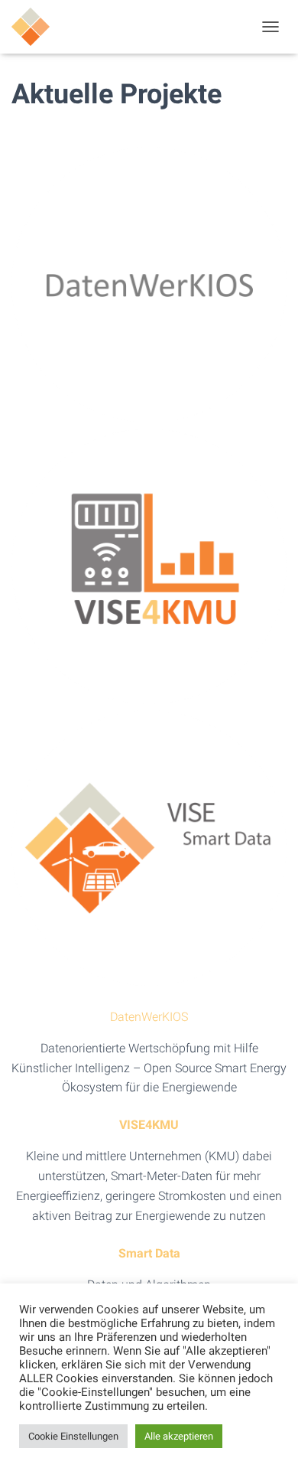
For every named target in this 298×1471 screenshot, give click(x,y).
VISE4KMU (149, 1124)
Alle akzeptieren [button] (178, 1436)
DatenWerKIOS (149, 1016)
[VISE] (36, 27)
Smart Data (149, 1253)
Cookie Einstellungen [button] (73, 1436)
